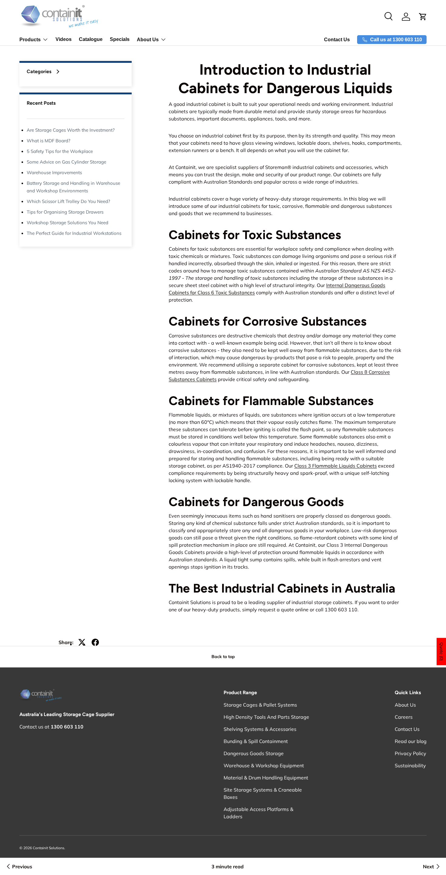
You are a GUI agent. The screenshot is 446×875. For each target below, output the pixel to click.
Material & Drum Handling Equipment (266, 778)
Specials (120, 39)
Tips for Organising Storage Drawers (65, 212)
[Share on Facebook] (95, 642)
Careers (404, 717)
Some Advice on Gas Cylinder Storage (66, 162)
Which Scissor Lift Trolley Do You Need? (68, 201)
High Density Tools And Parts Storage (266, 717)
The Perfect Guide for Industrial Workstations (74, 233)
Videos (64, 39)
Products (30, 39)
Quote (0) (441, 652)
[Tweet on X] (82, 642)
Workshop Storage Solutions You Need (67, 222)
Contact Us (337, 39)
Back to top (223, 656)
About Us (148, 39)
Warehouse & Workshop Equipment (264, 765)
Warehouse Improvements (54, 172)
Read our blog (411, 741)
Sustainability (410, 765)
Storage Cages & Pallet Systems (260, 705)
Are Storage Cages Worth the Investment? (71, 130)
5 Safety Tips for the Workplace (60, 151)
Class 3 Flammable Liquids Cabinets (335, 466)
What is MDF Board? (48, 141)
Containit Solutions (48, 848)
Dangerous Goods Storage (254, 753)
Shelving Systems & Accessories (260, 729)
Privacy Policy (410, 753)
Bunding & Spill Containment (256, 741)
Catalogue (91, 39)
